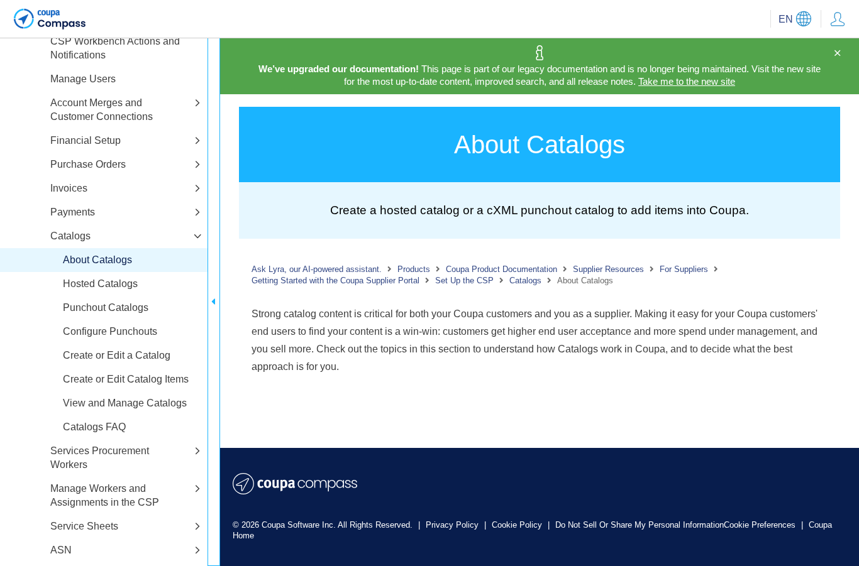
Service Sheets (84, 526)
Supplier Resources (608, 269)
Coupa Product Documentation (501, 269)
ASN (61, 550)
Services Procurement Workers (99, 457)
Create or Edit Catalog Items (126, 379)
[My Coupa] (838, 19)
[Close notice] (837, 53)
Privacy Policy (453, 525)
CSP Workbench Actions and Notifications (115, 48)
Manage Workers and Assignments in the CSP (104, 495)
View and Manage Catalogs (125, 403)
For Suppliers (684, 269)
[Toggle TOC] (214, 302)
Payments (72, 212)
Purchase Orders (88, 164)
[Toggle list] (197, 103)
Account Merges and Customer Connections (101, 109)
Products (413, 269)
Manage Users (83, 78)
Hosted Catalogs (100, 283)
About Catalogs (97, 259)
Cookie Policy (518, 525)
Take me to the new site (686, 81)
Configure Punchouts (110, 331)
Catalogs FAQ (94, 427)
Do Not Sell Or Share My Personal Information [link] (639, 525)
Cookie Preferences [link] (759, 525)
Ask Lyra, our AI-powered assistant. (317, 269)
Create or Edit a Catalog (116, 355)
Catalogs (70, 236)
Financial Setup (85, 140)
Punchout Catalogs (105, 307)
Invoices (68, 188)
